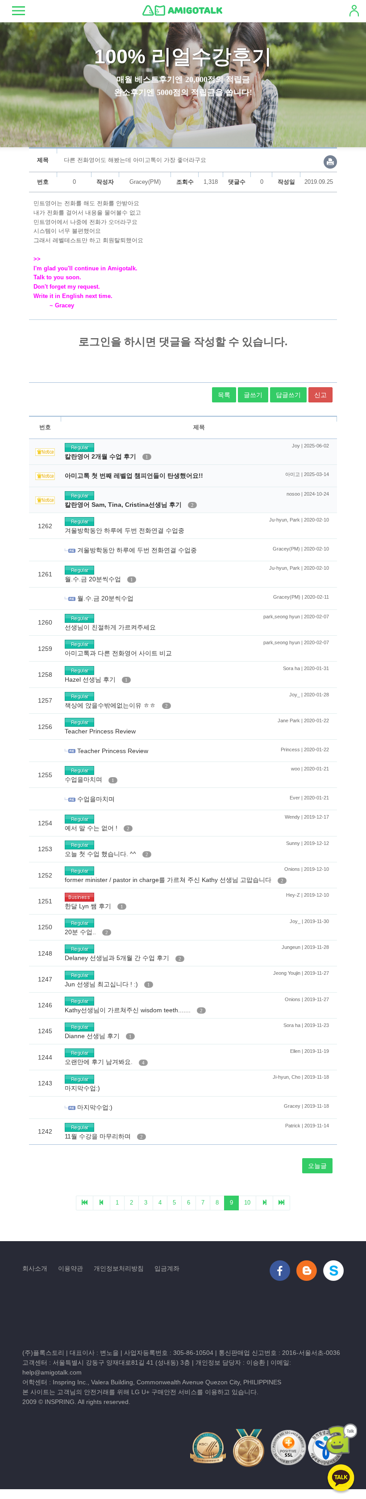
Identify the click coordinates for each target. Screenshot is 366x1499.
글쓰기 (253, 394)
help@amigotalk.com (52, 1372)
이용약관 (70, 1268)
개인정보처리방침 (119, 1268)
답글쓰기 (288, 394)
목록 (224, 394)
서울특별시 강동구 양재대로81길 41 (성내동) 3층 (121, 1362)
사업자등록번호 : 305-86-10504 (168, 1352)
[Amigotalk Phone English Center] (182, 10)
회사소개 (34, 1268)
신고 (320, 394)
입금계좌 (166, 1268)
